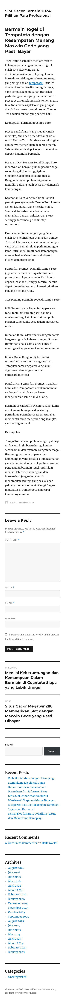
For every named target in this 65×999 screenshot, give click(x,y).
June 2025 (14, 929)
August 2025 (16, 921)
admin (12, 502)
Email (10, 603)
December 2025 (18, 903)
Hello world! (49, 843)
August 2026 (16, 868)
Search (9, 744)
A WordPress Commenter (21, 843)
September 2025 (18, 916)
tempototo (36, 82)
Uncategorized (17, 976)
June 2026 (14, 876)
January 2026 (16, 898)
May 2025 (14, 934)
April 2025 (14, 938)
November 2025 (18, 907)
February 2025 (17, 947)
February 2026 (17, 894)
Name (9, 587)
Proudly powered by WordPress (20, 993)
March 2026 (15, 890)
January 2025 (16, 952)
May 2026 (14, 881)
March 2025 (15, 943)
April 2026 (14, 885)
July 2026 (14, 872)
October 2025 (16, 912)
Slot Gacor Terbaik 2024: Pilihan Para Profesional (28, 13)
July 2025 (14, 925)
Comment (12, 540)
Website (10, 618)
